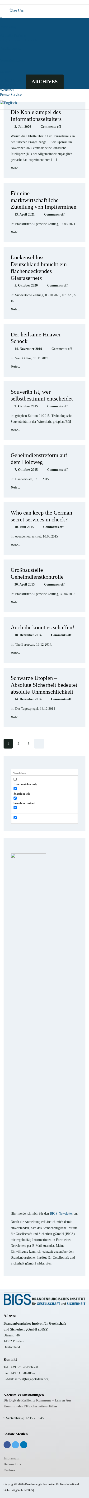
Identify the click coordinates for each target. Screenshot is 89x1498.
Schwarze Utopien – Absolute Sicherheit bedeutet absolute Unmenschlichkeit (44, 685)
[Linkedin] (23, 1444)
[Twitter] (15, 1444)
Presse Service (11, 95)
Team (4, 19)
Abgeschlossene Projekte (18, 40)
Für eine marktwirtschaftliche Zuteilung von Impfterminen (43, 200)
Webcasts (7, 90)
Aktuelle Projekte (13, 35)
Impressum (11, 1458)
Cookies (9, 1470)
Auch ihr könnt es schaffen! (42, 627)
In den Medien (11, 80)
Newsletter (8, 85)
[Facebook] (7, 1444)
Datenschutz (12, 1464)
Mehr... (15, 168)
